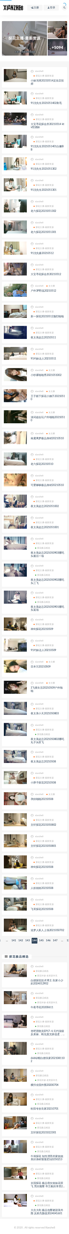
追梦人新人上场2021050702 (47, 930)
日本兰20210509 (41, 666)
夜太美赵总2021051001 (45, 527)
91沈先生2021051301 (44, 190)
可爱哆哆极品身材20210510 (47, 485)
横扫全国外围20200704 (44, 1085)
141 (14, 940)
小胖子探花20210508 (43, 782)
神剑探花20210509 (42, 629)
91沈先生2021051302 (44, 169)
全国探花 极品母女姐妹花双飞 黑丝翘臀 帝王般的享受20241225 (47, 1186)
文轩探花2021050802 (43, 825)
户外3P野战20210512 (43, 290)
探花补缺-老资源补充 (47, 976)
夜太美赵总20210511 (43, 337)
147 (55, 940)
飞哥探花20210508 (42, 909)
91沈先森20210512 (42, 253)
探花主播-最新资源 (45, 76)
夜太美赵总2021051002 (45, 506)
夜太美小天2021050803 (45, 713)
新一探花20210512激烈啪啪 (47, 316)
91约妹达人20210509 (43, 650)
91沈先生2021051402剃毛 (46, 103)
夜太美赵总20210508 (43, 761)
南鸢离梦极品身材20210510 (47, 438)
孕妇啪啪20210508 (42, 799)
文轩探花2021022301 (43, 1132)
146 (48, 940)
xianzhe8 (39, 71)
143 (27, 940)
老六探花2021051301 (43, 232)
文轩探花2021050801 (43, 846)
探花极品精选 (43, 548)
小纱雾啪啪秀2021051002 (46, 375)
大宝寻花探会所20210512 (46, 274)
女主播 (51, 286)
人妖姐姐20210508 (42, 888)
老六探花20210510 (42, 464)
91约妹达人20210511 (43, 358)
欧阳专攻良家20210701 (44, 1108)
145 (41, 940)
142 (20, 940)
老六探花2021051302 (43, 211)
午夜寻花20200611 (42, 1007)
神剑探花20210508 (42, 867)
